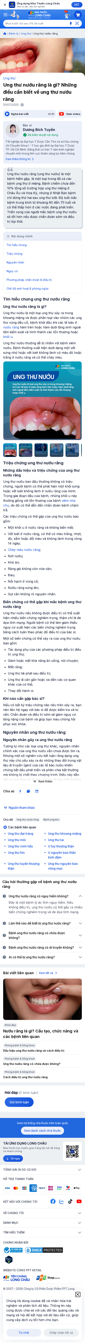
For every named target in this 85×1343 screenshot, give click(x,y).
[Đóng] (4, 5)
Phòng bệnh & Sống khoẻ (20, 1045)
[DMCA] (44, 1250)
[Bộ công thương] (13, 1250)
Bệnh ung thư (51, 819)
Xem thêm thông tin (18, 159)
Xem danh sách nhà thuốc (42, 1130)
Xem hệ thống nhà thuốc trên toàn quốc (42, 1123)
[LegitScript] (23, 1260)
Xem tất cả (46, 973)
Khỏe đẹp (10, 1024)
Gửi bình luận (19, 1102)
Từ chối (24, 1332)
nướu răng (11, 327)
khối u (7, 337)
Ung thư (26, 33)
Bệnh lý (13, 33)
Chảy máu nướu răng (24, 550)
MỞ (77, 4)
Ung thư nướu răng (28, 819)
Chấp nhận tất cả (61, 1332)
